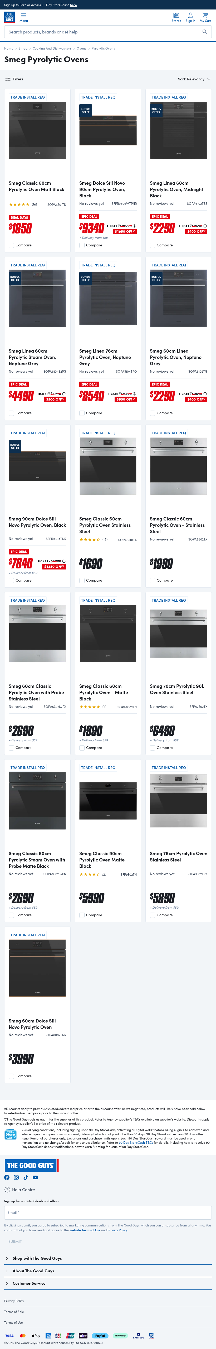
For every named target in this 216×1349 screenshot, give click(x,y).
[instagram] (16, 1177)
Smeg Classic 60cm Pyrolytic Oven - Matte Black (103, 692)
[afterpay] (120, 1335)
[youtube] (35, 1177)
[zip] (83, 1335)
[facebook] (6, 1177)
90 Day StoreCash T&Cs (136, 1142)
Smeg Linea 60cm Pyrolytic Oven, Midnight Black (176, 189)
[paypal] (100, 1335)
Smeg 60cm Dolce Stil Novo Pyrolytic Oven (32, 1023)
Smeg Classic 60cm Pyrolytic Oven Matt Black (36, 186)
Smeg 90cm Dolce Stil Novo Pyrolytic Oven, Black (37, 521)
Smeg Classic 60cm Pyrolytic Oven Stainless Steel (105, 524)
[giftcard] (151, 1335)
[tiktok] (25, 1177)
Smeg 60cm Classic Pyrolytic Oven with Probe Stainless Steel (36, 692)
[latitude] (138, 1335)
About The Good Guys (33, 1270)
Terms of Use (13, 1322)
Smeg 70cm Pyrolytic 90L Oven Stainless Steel (177, 689)
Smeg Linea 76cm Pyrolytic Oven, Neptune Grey (105, 357)
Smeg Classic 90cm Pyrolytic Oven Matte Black (102, 859)
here (73, 5)
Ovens (81, 48)
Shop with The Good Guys (37, 1258)
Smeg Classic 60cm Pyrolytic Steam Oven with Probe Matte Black (37, 859)
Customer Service (29, 1283)
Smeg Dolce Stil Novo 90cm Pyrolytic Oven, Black (102, 189)
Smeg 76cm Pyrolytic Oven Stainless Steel (178, 856)
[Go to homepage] (9, 17)
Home (8, 48)
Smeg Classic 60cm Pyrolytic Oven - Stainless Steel (177, 524)
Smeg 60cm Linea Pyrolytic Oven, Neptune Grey (176, 357)
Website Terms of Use (85, 1230)
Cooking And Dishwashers (52, 48)
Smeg (23, 48)
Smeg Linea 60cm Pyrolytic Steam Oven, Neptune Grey (32, 357)
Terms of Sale (14, 1311)
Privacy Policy (117, 1230)
